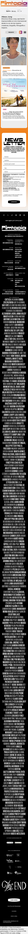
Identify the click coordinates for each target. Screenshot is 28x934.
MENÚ (4, 3)
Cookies (14, 911)
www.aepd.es (12, 187)
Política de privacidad (14, 906)
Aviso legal (14, 916)
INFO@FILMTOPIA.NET (14, 220)
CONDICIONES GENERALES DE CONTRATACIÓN (10, 921)
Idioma (6, 171)
